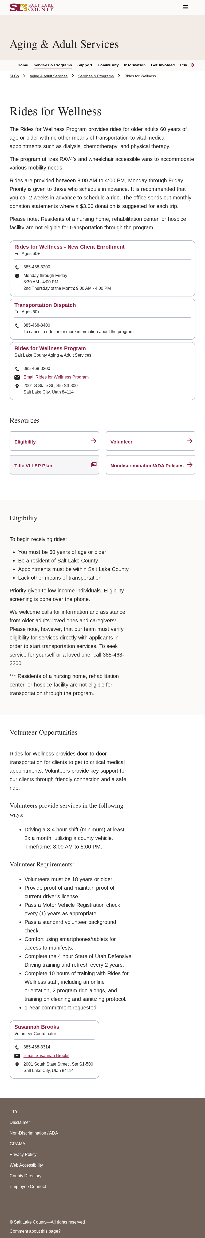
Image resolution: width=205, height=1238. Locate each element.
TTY (14, 1111)
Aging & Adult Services (49, 76)
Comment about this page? (35, 1231)
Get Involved (163, 65)
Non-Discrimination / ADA (34, 1133)
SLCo (14, 76)
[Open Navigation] (185, 7)
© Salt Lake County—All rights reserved (47, 1222)
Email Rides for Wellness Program (56, 377)
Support (84, 65)
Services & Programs (53, 65)
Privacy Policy (23, 1154)
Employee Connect (28, 1186)
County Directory (25, 1176)
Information (135, 65)
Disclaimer (20, 1122)
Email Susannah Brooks (46, 1055)
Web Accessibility (26, 1165)
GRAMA (17, 1143)
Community (108, 65)
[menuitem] (26, 65)
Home (23, 65)
